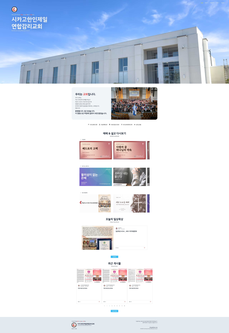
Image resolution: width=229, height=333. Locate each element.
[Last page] (124, 306)
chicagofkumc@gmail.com (152, 322)
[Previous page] (107, 306)
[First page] (104, 306)
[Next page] (122, 306)
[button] (83, 139)
